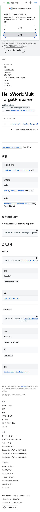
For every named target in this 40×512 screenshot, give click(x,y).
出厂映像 (5, 420)
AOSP (4, 59)
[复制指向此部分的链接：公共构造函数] (20, 217)
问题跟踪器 (6, 488)
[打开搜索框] (26, 2)
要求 (3, 409)
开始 (20, 35)
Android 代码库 (7, 405)
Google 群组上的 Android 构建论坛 (14, 454)
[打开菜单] (3, 2)
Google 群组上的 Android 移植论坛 (14, 457)
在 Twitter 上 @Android (10, 436)
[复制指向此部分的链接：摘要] (9, 157)
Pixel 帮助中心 (6, 470)
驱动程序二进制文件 (9, 423)
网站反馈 (16, 499)
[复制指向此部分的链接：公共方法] (14, 244)
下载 (3, 412)
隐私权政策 (7, 499)
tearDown (8, 204)
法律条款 (22, 496)
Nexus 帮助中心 (7, 473)
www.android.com (8, 477)
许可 (28, 496)
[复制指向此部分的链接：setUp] (10, 251)
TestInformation (17, 191)
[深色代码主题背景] (36, 230)
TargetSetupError (11, 298)
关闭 (20, 28)
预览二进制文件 (7, 416)
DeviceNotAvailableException (16, 372)
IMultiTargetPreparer (11, 147)
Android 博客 (6, 443)
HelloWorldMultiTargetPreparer (17, 170)
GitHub (4, 427)
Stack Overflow (7, 484)
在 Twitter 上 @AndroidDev (11, 439)
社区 (14, 496)
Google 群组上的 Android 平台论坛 (14, 450)
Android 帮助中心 (8, 466)
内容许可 (23, 386)
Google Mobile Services (10, 481)
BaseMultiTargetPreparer (22, 110)
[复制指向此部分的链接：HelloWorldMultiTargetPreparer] (36, 224)
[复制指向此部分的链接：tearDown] (14, 310)
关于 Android (6, 496)
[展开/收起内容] (11, 64)
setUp (6, 191)
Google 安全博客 (8, 446)
